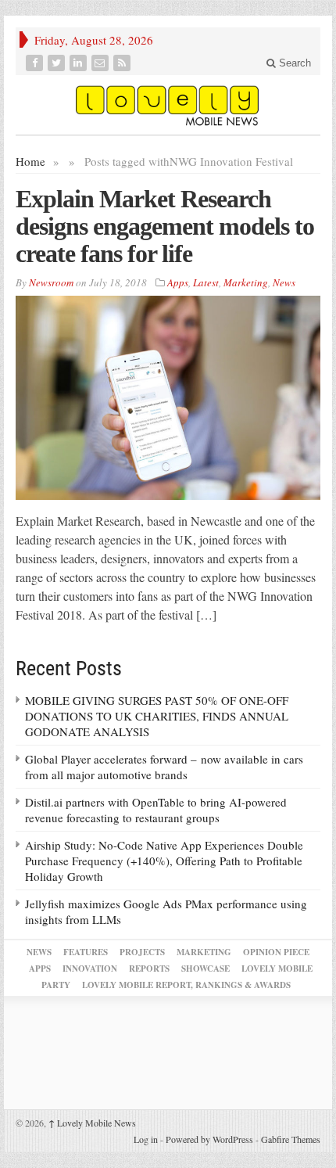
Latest (206, 282)
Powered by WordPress (209, 1139)
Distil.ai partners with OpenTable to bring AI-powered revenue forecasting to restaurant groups (156, 809)
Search (293, 63)
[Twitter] (58, 63)
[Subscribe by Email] (102, 63)
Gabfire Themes (290, 1139)
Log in (146, 1139)
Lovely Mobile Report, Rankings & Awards (186, 985)
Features (85, 952)
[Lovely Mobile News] (168, 105)
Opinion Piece (276, 952)
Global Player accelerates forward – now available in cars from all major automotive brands (164, 766)
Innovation (90, 968)
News (284, 282)
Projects (142, 952)
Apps (177, 282)
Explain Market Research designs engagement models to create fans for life (165, 226)
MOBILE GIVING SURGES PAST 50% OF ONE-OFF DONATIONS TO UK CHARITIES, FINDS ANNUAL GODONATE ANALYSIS (156, 715)
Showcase (205, 968)
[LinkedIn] (80, 63)
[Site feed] (123, 63)
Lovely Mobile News (92, 1122)
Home (30, 161)
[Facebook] (36, 63)
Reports (149, 968)
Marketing (245, 282)
